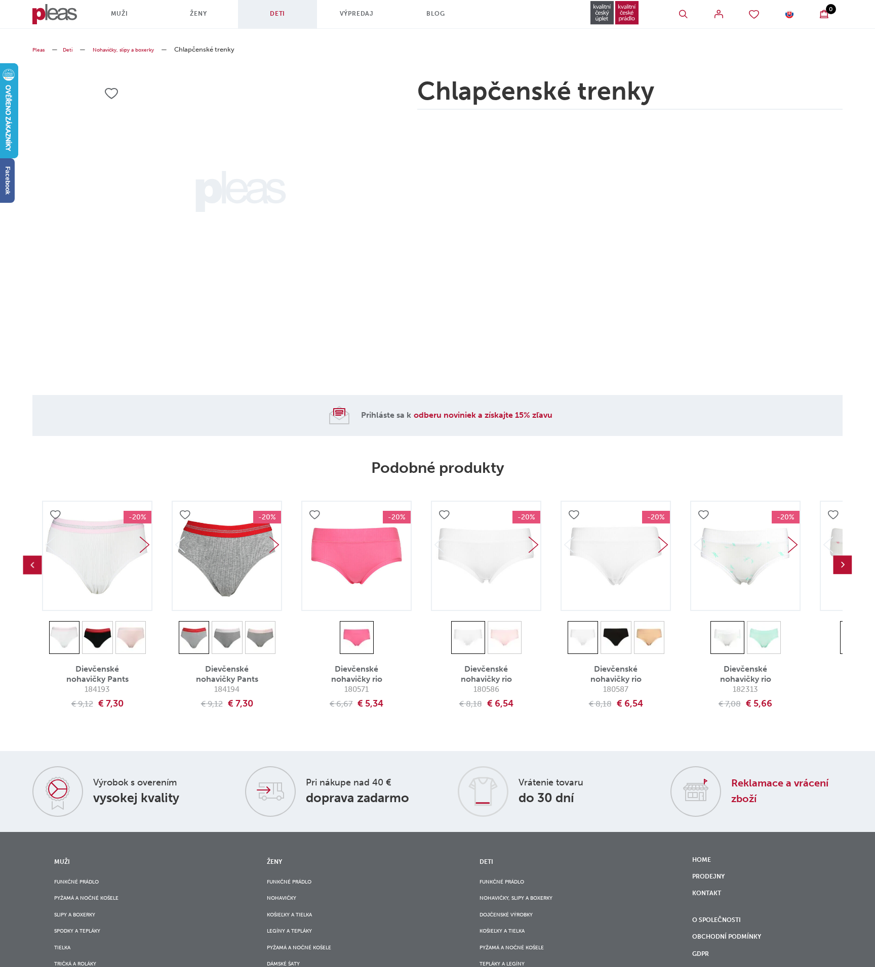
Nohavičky (286, 903)
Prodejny (712, 882)
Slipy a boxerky (81, 924)
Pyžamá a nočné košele (95, 903)
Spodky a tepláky (84, 944)
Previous (32, 565)
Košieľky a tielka (296, 924)
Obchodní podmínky (734, 957)
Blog (447, 17)
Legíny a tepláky (296, 944)
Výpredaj (368, 17)
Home (703, 861)
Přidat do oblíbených (56, 516)
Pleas (40, 49)
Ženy (210, 17)
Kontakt (710, 903)
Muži (131, 17)
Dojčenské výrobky (514, 924)
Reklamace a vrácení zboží (770, 790)
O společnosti (723, 936)
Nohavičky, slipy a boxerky (139, 49)
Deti (289, 17)
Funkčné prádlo (83, 883)
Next (144, 545)
